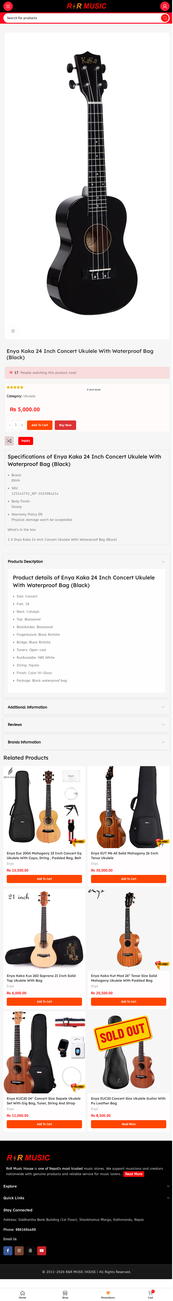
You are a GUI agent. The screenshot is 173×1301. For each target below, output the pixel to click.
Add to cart (40, 425)
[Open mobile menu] (8, 6)
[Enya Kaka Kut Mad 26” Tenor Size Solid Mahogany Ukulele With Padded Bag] (129, 930)
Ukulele (29, 396)
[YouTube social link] (41, 1250)
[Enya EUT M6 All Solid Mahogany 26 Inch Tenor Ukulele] (129, 807)
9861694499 (26, 1230)
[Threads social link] (30, 1250)
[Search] (165, 18)
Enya (10, 864)
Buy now (65, 425)
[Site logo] (86, 6)
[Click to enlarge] (13, 331)
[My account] (165, 6)
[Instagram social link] (19, 1250)
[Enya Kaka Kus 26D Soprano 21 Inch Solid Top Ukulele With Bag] (44, 930)
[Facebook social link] (7, 1250)
